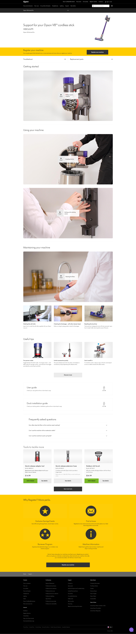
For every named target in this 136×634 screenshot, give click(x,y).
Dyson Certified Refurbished (69, 1)
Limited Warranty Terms (73, 591)
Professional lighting (50, 596)
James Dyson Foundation (95, 608)
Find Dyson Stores (94, 586)
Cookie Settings (38, 627)
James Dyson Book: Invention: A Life (97, 605)
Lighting (62, 6)
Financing (70, 603)
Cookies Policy (31, 627)
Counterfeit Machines (72, 596)
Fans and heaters (27, 591)
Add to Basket (30, 481)
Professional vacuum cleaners (52, 593)
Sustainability (93, 598)
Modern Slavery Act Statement (56, 627)
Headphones (55, 6)
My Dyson (25, 610)
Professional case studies (51, 601)
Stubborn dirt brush (93, 466)
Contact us (101, 1)
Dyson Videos (93, 596)
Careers (92, 588)
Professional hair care (50, 591)
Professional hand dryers (51, 586)
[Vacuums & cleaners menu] (33, 6)
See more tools (68, 489)
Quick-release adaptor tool (34, 466)
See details (44, 481)
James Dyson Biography (95, 610)
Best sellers (73, 6)
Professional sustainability (51, 603)
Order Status (26, 615)
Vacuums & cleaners (28, 6)
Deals (24, 598)
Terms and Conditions (45, 627)
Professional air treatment (51, 588)
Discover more (68, 375)
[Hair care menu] (39, 6)
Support (67, 6)
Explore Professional (50, 583)
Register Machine (27, 613)
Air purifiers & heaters (45, 6)
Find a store (78, 1)
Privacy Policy (25, 627)
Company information (95, 583)
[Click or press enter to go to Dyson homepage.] (26, 2)
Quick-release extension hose (66, 466)
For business (85, 1)
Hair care (36, 6)
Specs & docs (48, 598)
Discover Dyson (93, 591)
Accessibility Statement (66, 627)
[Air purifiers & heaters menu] (51, 6)
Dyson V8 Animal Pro (28, 10)
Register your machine (97, 52)
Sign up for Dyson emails (28, 618)
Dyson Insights (93, 593)
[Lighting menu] (64, 6)
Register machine (93, 1)
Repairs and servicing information (75, 606)
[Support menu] (69, 6)
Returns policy (71, 601)
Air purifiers (25, 588)
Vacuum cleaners (27, 583)
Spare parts (70, 586)
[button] (68, 95)
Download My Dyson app (28, 621)
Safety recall (70, 598)
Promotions (70, 593)
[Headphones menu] (59, 6)
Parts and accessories (27, 603)
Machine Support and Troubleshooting (76, 588)
